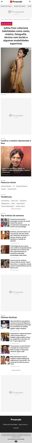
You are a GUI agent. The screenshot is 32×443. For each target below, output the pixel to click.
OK (16, 441)
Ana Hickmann (5, 200)
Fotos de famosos (6, 186)
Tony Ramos (23, 200)
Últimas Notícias (8, 19)
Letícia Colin (14, 200)
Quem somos (23, 424)
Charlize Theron (20, 206)
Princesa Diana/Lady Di (7, 206)
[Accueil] (16, 1)
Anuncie (16, 428)
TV (13, 186)
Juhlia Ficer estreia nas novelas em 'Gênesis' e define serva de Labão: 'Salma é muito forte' (16, 170)
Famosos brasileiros (21, 186)
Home (2, 19)
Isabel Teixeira (21, 203)
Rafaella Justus (5, 203)
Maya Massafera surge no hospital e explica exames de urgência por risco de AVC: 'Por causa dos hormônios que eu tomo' (20, 360)
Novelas (3, 189)
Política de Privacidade (10, 424)
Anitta (13, 203)
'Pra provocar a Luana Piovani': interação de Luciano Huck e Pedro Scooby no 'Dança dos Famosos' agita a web (20, 348)
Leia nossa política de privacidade (16, 439)
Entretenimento (12, 189)
